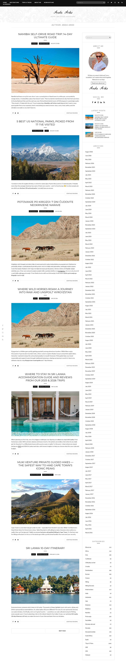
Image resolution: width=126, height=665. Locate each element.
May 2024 (88, 213)
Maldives (88, 609)
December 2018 (90, 413)
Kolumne (87, 605)
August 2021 (89, 305)
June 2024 (88, 209)
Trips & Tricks (27, 2)
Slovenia (87, 628)
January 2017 (89, 494)
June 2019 (88, 390)
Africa (34, 43)
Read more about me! (98, 83)
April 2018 (88, 440)
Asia (35, 298)
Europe (87, 574)
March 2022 (88, 279)
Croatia (87, 566)
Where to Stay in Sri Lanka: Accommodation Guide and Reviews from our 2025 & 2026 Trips (45, 377)
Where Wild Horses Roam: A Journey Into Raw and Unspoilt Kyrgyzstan (45, 291)
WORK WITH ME (49, 2)
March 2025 (88, 186)
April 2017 (88, 482)
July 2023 (88, 232)
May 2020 (88, 352)
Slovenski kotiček (46, 211)
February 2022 (89, 282)
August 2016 (89, 513)
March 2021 (88, 317)
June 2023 (88, 236)
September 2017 (90, 463)
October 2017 (89, 459)
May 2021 (88, 313)
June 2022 (88, 271)
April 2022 (88, 275)
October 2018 (89, 421)
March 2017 (88, 486)
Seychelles (88, 620)
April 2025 (88, 182)
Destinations (14, 2)
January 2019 (89, 409)
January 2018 (89, 452)
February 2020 (89, 363)
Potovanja (33, 211)
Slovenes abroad (90, 624)
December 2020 (90, 329)
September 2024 (90, 202)
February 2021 (89, 321)
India (86, 593)
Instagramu (61, 271)
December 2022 (90, 255)
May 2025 (88, 179)
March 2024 (88, 217)
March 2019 (88, 402)
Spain (86, 639)
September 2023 (90, 229)
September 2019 (90, 379)
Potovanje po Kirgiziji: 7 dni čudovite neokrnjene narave (45, 203)
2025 (19, 446)
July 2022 (88, 267)
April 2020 (88, 355)
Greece (87, 578)
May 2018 (88, 436)
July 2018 (88, 432)
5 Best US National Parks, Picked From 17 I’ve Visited (45, 123)
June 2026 (88, 155)
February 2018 (89, 448)
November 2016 (90, 502)
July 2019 (88, 386)
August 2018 (89, 429)
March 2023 (88, 244)
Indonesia (88, 597)
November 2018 (90, 417)
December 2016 (90, 498)
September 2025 (90, 171)
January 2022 (89, 286)
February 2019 (89, 405)
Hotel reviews (89, 589)
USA (46, 130)
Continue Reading (72, 113)
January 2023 (89, 252)
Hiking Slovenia (89, 585)
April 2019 (88, 398)
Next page (62, 631)
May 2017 (88, 479)
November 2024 (90, 194)
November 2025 (90, 167)
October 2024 (89, 198)
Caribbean (88, 559)
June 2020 (88, 348)
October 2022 (89, 259)
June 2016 (88, 521)
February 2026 (89, 163)
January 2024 (89, 221)
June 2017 (88, 475)
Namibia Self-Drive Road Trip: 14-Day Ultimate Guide (45, 36)
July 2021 (88, 309)
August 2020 (89, 340)
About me (37, 2)
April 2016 (88, 529)
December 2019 (90, 367)
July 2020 (88, 344)
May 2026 (88, 159)
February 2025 (89, 190)
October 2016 (89, 505)
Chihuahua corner (90, 562)
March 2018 (88, 444)
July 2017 (88, 471)
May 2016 (88, 525)
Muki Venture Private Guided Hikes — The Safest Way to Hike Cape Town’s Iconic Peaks (45, 465)
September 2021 (90, 302)
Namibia (87, 612)
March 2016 (88, 532)
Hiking (87, 582)
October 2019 (89, 375)
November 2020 (90, 332)
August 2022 (89, 263)
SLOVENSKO (6, 4)
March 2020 (88, 359)
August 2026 (89, 152)
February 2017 (89, 490)
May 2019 (88, 394)
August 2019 (89, 382)
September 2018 (90, 425)
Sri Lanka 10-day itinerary (45, 548)
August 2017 (89, 467)
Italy (86, 601)
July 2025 (88, 175)
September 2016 (90, 509)
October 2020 (89, 336)
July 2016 (88, 517)
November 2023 (90, 225)
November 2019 (90, 371)
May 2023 (88, 240)
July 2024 (88, 205)
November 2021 (90, 294)
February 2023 (89, 248)
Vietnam (87, 655)
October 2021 (89, 298)
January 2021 (89, 325)
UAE (86, 647)
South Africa (35, 474)
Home (5, 2)
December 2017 (90, 455)
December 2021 (90, 290)
